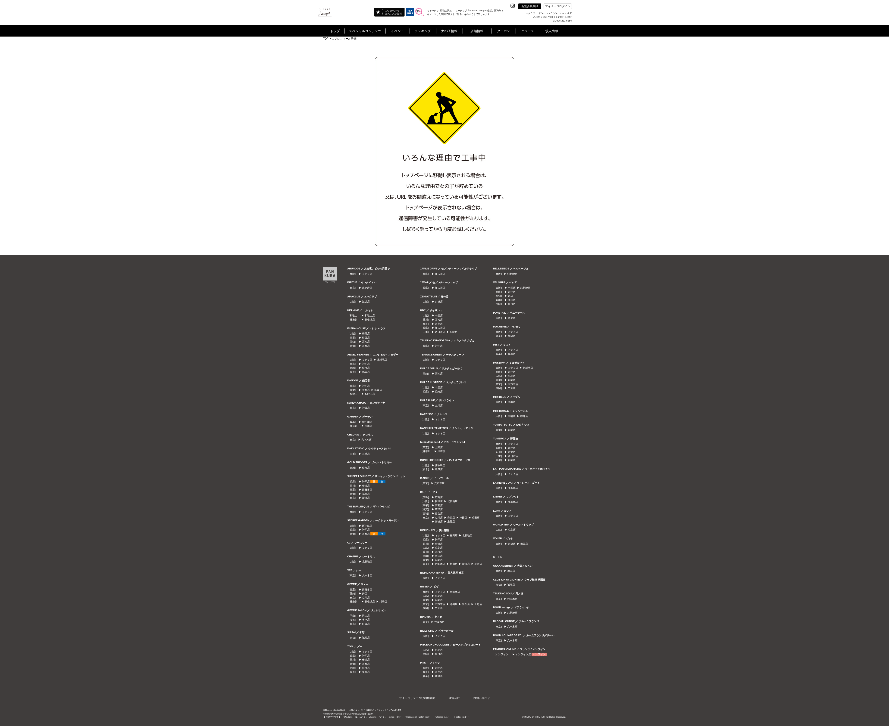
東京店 (366, 671)
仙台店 (366, 367)
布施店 (524, 416)
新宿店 (453, 563)
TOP (326, 38)
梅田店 (366, 333)
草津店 (366, 619)
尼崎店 (439, 391)
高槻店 (512, 402)
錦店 (364, 593)
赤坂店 (451, 517)
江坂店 (366, 301)
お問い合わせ (481, 698)
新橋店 (366, 497)
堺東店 (512, 318)
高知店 (366, 341)
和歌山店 (370, 315)
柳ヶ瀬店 (367, 421)
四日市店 (367, 489)
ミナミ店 (367, 273)
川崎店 (368, 425)
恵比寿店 (367, 287)
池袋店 (366, 372)
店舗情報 (476, 31)
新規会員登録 (529, 6)
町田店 (366, 623)
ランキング (423, 31)
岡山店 (366, 615)
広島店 (439, 497)
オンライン (539, 654)
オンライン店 (523, 654)
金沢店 (366, 485)
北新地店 (382, 359)
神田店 (366, 407)
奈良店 (439, 323)
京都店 (366, 345)
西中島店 (367, 525)
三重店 (366, 453)
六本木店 (366, 439)
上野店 (439, 447)
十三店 (439, 315)
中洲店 (439, 608)
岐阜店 (439, 469)
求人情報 (551, 31)
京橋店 (439, 301)
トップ (335, 31)
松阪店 (366, 337)
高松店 (439, 319)
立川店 (366, 597)
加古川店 (440, 273)
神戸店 (366, 363)
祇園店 (378, 390)
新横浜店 (370, 319)
